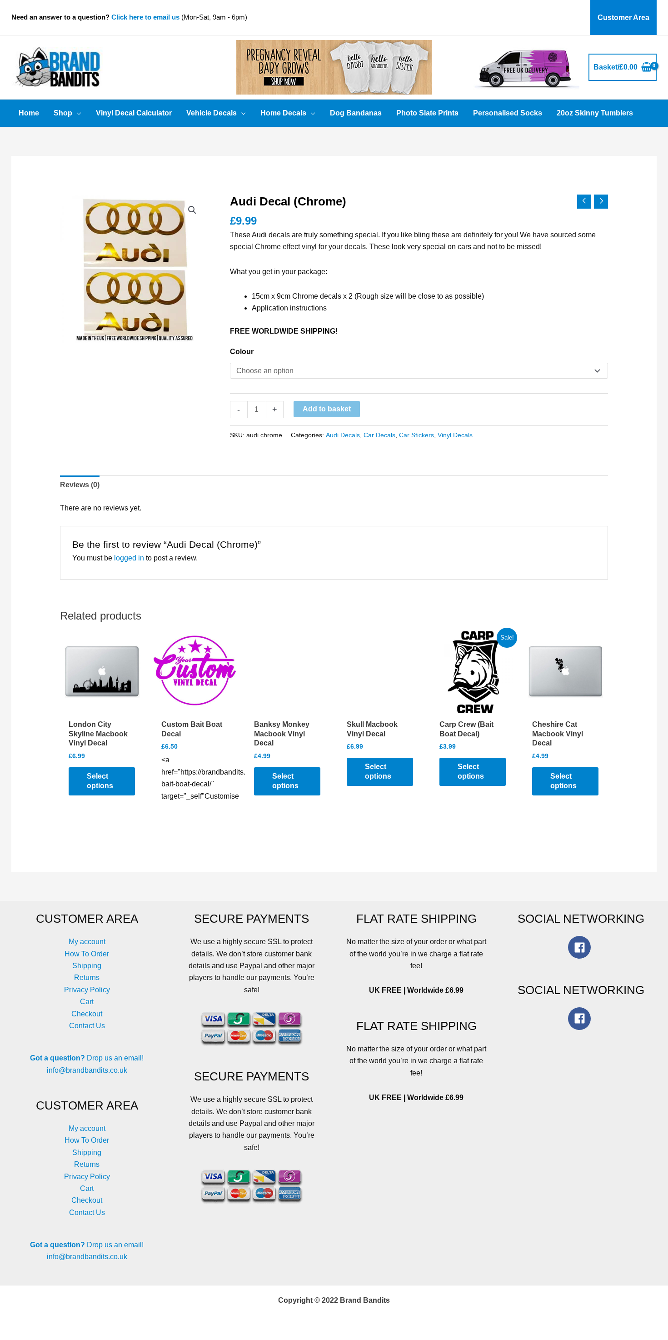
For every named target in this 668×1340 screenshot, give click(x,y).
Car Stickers (416, 435)
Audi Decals (343, 435)
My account (87, 941)
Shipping (86, 966)
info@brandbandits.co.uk (87, 1070)
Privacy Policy (87, 990)
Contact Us (87, 1026)
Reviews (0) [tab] (80, 485)
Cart (87, 1001)
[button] (192, 210)
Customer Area (623, 17)
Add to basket (327, 409)
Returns (87, 977)
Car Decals (379, 435)
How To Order (87, 954)
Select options (100, 781)
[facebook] (581, 947)
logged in (129, 558)
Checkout (86, 1014)
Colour (242, 351)
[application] (76, 113)
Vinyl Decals (455, 435)
